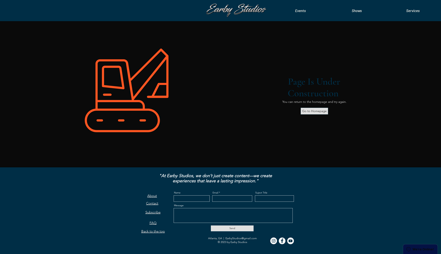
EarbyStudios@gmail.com (241, 238)
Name (177, 192)
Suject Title (261, 192)
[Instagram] (273, 240)
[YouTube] (290, 240)
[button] (300, 11)
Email (215, 192)
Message (179, 205)
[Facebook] (282, 240)
